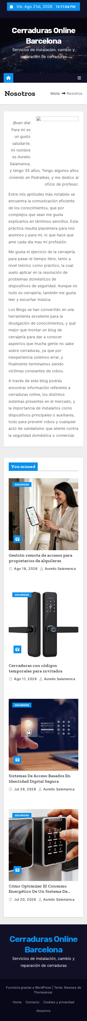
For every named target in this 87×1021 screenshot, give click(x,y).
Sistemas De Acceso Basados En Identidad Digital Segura (40, 778)
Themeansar (43, 992)
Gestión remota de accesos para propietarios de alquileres (40, 558)
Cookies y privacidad (58, 1002)
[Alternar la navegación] (79, 78)
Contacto (32, 1002)
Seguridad (22, 484)
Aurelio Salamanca (60, 568)
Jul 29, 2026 (25, 789)
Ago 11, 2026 (26, 679)
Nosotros (43, 1011)
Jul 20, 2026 (25, 899)
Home (17, 1002)
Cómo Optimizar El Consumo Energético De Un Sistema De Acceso (38, 891)
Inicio (55, 93)
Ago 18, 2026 (26, 568)
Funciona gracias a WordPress (29, 987)
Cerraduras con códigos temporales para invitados (35, 668)
